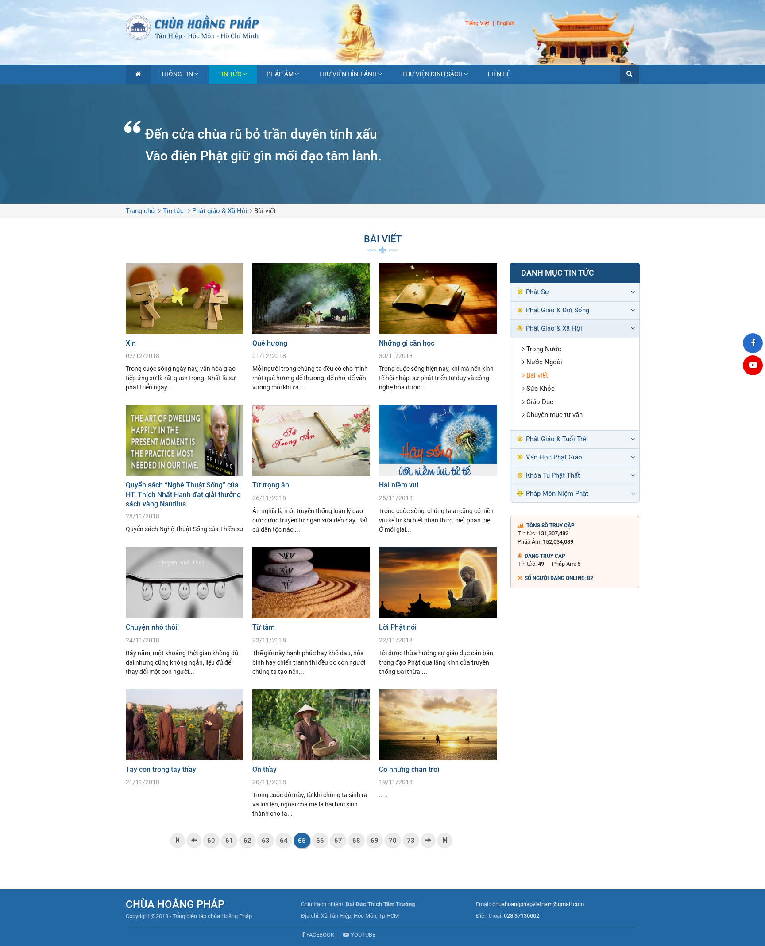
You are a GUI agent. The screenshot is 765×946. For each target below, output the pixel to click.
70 (393, 841)
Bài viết (265, 211)
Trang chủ (140, 211)
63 (266, 841)
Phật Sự (537, 292)
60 (211, 841)
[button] (629, 74)
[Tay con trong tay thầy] (184, 739)
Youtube (363, 934)
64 (284, 841)
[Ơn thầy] (311, 753)
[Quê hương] (311, 327)
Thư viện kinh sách (432, 74)
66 (320, 841)
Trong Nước (543, 349)
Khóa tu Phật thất (553, 475)
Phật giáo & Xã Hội (219, 211)
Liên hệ (499, 74)
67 (338, 841)
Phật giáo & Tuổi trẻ (556, 439)
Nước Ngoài (544, 362)
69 (375, 841)
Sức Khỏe (540, 389)
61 (229, 841)
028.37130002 (521, 915)
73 (411, 841)
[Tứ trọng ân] (311, 469)
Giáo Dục (539, 402)
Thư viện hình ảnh (348, 74)
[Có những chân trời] (438, 744)
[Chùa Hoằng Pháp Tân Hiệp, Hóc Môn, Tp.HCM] (382, 26)
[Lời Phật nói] (438, 611)
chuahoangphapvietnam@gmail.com (538, 904)
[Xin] (184, 327)
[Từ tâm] (311, 611)
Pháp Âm (280, 74)
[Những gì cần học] (438, 327)
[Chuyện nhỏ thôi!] (184, 611)
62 (247, 841)
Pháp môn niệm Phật (557, 494)
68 (356, 841)
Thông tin (177, 74)
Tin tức (229, 74)
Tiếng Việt (477, 23)
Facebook (320, 934)
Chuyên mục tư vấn (554, 415)
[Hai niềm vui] (438, 469)
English (505, 24)
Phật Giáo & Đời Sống (557, 310)
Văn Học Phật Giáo (554, 457)
